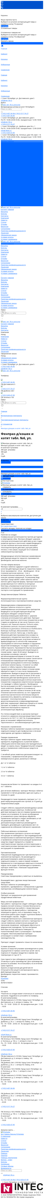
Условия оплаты (7, 169)
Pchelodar (4, 978)
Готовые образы (7, 1166)
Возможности (6, 1168)
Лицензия (5, 165)
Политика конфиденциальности (13, 162)
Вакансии (4, 158)
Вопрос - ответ (6, 1160)
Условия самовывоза (9, 171)
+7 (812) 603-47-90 (8, 395)
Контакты (4, 182)
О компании (5, 1136)
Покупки (4, 1155)
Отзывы (4, 156)
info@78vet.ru (6, 1035)
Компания (5, 184)
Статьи (3, 154)
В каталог (4, 26)
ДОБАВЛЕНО (6, 462)
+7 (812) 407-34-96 (8, 366)
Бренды (4, 180)
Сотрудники (5, 160)
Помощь (4, 1153)
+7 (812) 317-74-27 (8, 389)
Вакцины (4, 177)
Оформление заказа (9, 201)
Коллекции (5, 1164)
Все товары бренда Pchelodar (12, 1134)
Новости (4, 152)
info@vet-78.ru (6, 100)
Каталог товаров (7, 175)
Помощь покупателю (9, 1158)
